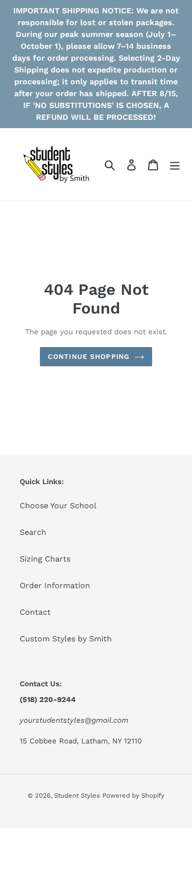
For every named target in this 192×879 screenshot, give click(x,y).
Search (33, 532)
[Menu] (175, 164)
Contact (35, 612)
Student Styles (77, 795)
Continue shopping (88, 356)
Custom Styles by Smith (66, 638)
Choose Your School (58, 505)
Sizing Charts (45, 558)
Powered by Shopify (133, 795)
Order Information (55, 585)
